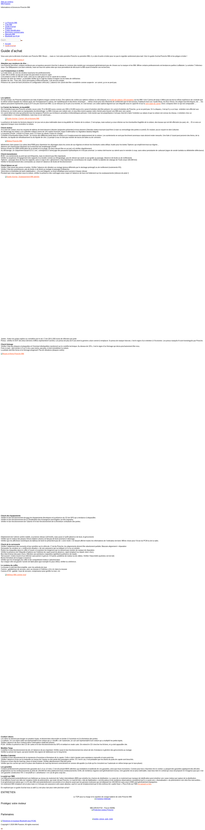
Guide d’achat (10, 26)
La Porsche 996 (11, 23)
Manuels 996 (10, 34)
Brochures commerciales (14, 32)
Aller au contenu (7, 2)
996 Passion (5, 4)
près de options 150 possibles (122, 100)
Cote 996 (8, 25)
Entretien (8, 28)
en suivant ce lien (144, 784)
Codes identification (12, 30)
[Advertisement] (40, 15)
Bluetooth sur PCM (12, 36)
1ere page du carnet (153, 104)
